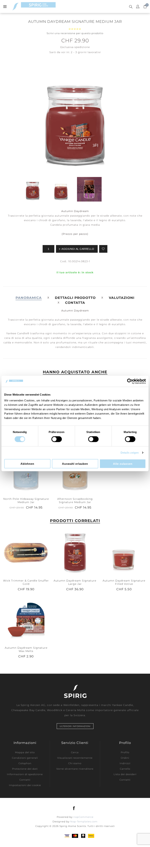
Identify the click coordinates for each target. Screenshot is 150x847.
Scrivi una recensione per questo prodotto (75, 33)
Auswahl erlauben (75, 463)
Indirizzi (125, 763)
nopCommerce (83, 816)
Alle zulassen (122, 463)
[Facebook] (74, 808)
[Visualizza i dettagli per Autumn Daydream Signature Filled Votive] (124, 552)
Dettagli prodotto (75, 298)
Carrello (125, 768)
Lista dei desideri (125, 774)
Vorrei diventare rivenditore (74, 768)
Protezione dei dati (25, 768)
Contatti (24, 779)
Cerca (75, 752)
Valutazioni (121, 298)
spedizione (82, 47)
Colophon (24, 763)
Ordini (125, 757)
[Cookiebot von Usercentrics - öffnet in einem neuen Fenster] (130, 381)
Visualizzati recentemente (75, 757)
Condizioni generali (25, 757)
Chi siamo (74, 763)
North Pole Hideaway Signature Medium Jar (26, 500)
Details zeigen (130, 452)
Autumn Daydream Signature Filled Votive (124, 582)
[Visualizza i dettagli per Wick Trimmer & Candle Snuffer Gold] (26, 552)
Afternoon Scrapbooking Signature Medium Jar (75, 500)
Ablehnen (27, 463)
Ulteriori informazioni (75, 726)
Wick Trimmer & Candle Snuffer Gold (26, 582)
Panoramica (29, 298)
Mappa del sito (25, 752)
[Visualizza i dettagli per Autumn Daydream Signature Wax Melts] (26, 619)
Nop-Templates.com (84, 821)
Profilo (125, 752)
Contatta (75, 303)
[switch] (56, 439)
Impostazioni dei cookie (25, 785)
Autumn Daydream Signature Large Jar (75, 582)
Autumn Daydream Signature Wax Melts (26, 649)
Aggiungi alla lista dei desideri (103, 249)
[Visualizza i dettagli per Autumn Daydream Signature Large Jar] (75, 552)
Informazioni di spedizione (25, 774)
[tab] (28, 298)
